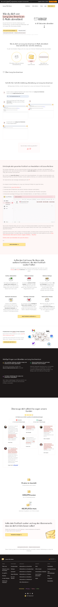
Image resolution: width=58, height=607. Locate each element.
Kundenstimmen (51, 569)
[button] (28, 6)
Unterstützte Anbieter (40, 571)
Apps (36, 578)
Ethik (38, 588)
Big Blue (34, 234)
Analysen (49, 578)
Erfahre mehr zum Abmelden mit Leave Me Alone (15, 237)
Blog (48, 575)
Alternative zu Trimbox (25, 574)
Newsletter (50, 581)
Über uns (4, 566)
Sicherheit (21, 588)
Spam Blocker (14, 574)
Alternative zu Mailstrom (25, 579)
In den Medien (5, 578)
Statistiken (50, 566)
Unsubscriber (14, 566)
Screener (13, 571)
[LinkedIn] (32, 593)
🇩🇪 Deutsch (51, 559)
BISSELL (28, 234)
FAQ (36, 566)
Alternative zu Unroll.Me (25, 566)
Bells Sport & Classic (16, 234)
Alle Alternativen (23, 582)
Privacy (28, 588)
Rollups (12, 269)
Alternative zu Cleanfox (25, 571)
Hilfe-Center (38, 569)
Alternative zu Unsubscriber (26, 569)
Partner (4, 575)
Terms (33, 588)
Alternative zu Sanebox (25, 576)
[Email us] (30, 593)
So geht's (4, 573)
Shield (17, 269)
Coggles (24, 234)
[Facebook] (27, 593)
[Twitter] (25, 593)
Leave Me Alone (7, 6)
